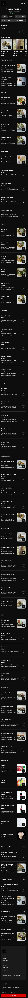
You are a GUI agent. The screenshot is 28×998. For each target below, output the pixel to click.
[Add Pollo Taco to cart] (23, 261)
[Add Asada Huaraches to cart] (23, 698)
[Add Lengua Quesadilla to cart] (23, 215)
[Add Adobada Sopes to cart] (23, 639)
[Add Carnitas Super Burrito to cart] (23, 579)
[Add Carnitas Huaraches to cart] (23, 738)
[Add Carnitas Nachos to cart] (23, 143)
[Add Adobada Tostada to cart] (23, 334)
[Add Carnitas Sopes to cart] (23, 666)
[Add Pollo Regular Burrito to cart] (23, 493)
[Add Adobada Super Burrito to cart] (22, 48)
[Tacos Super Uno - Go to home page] (3, 3)
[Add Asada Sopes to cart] (23, 625)
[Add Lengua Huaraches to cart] (23, 752)
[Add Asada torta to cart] (23, 394)
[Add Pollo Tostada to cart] (23, 348)
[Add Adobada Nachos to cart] (23, 116)
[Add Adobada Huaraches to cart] (23, 711)
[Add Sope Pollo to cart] (23, 652)
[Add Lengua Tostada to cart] (23, 374)
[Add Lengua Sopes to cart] (23, 679)
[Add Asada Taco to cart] (23, 235)
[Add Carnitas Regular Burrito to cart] (23, 507)
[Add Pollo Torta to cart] (23, 420)
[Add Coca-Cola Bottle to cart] (23, 798)
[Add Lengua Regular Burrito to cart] (23, 520)
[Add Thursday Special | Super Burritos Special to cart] (23, 903)
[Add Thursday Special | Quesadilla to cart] (23, 890)
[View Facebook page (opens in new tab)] (3, 984)
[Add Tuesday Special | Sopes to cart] (23, 70)
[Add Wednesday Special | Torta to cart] (23, 857)
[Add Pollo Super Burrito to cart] (23, 566)
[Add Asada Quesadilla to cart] (23, 162)
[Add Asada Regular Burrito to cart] (23, 466)
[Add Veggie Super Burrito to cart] (23, 593)
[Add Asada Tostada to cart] (23, 321)
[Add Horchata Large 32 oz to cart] (23, 838)
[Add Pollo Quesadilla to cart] (23, 189)
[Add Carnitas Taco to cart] (23, 275)
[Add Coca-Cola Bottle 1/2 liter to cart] (23, 811)
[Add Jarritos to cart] (23, 784)
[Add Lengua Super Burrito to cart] (23, 606)
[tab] (4, 16)
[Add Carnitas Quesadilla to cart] (23, 202)
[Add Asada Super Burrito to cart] (9, 48)
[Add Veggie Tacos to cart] (23, 289)
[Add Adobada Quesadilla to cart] (23, 175)
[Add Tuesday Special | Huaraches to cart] (23, 83)
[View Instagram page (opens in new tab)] (6, 984)
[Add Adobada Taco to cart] (23, 248)
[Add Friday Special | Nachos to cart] (23, 921)
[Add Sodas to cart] (23, 771)
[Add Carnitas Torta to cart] (23, 434)
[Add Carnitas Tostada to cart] (23, 361)
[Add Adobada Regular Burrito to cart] (23, 480)
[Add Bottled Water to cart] (23, 825)
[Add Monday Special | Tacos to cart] (23, 939)
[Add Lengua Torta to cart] (23, 447)
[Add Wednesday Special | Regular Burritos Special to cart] (23, 870)
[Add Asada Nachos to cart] (23, 103)
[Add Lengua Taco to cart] (23, 302)
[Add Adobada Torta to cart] (23, 407)
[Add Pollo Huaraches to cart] (23, 725)
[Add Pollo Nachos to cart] (23, 130)
